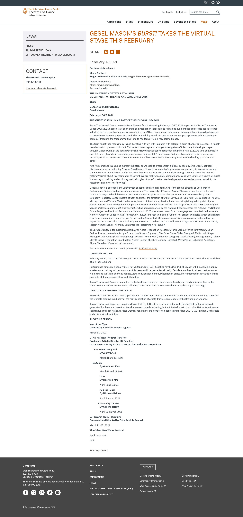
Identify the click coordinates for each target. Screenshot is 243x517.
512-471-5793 (30, 473)
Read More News (99, 450)
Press (29, 46)
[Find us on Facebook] (25, 492)
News (31, 37)
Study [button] (129, 21)
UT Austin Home (189, 476)
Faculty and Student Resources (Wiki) (111, 489)
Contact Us (181, 12)
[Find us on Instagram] (42, 492)
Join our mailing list (101, 494)
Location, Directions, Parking (38, 477)
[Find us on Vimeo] (50, 492)
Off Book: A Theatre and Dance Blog (49, 54)
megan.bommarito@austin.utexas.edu (148, 76)
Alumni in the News (38, 50)
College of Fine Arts (149, 476)
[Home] (43, 12)
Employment (97, 477)
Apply (93, 471)
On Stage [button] (163, 21)
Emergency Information (151, 481)
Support (147, 467)
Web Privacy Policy (191, 486)
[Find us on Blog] (58, 492)
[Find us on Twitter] (33, 492)
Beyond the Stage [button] (185, 21)
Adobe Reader (147, 491)
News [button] (204, 21)
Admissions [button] (114, 21)
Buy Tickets (167, 12)
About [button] (215, 21)
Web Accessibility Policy (151, 486)
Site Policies (188, 481)
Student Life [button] (145, 21)
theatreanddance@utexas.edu (41, 88)
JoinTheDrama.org (148, 248)
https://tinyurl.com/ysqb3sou (105, 85)
